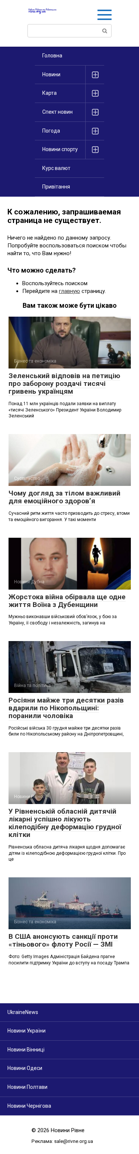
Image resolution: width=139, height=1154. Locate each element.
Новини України (26, 1031)
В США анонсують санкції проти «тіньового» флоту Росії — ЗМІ (63, 940)
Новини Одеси (24, 1068)
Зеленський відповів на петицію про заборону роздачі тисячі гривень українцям (64, 383)
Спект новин (57, 112)
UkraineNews (22, 1012)
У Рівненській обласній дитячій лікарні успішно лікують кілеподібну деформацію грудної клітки (65, 823)
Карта (49, 93)
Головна (52, 56)
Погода (51, 131)
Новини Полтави (27, 1087)
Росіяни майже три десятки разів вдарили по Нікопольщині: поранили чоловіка (66, 708)
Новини (51, 74)
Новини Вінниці (25, 1050)
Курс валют (56, 168)
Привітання (56, 187)
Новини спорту (60, 149)
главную (69, 291)
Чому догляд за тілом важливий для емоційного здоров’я (64, 497)
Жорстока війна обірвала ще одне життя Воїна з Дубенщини (67, 601)
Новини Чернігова (29, 1106)
